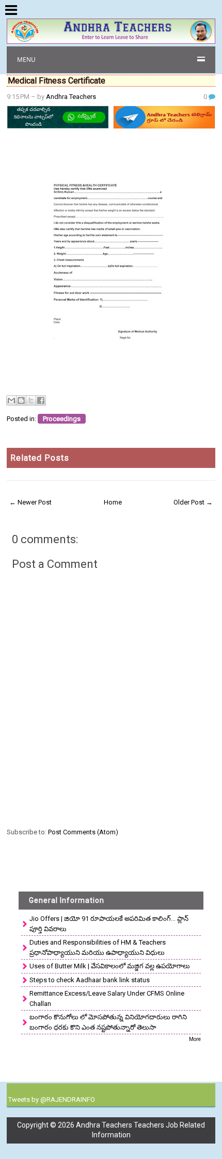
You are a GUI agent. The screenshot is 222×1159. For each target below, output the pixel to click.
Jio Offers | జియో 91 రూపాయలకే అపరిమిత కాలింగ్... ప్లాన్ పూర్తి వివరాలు (108, 924)
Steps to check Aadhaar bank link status (89, 980)
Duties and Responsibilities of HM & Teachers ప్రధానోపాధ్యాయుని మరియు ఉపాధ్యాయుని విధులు (97, 947)
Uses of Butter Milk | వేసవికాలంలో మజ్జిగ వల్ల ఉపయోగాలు (109, 966)
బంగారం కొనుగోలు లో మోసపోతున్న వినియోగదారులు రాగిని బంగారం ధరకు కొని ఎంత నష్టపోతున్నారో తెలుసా (108, 1022)
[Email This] (11, 400)
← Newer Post (30, 502)
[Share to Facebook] (41, 400)
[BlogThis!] (21, 400)
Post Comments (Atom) (83, 832)
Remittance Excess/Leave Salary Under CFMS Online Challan (106, 998)
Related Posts (39, 458)
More (195, 1039)
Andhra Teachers (71, 96)
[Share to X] (31, 400)
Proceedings (62, 419)
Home (113, 502)
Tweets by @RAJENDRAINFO (51, 1099)
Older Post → (193, 502)
